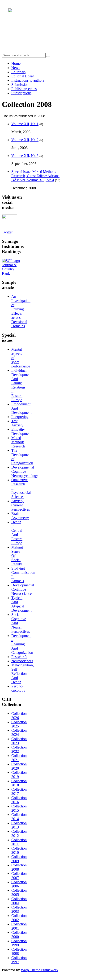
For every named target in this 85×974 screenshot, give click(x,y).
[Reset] (48, 56)
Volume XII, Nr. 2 (24, 140)
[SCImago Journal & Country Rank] (12, 273)
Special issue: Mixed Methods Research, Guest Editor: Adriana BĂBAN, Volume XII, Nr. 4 (35, 176)
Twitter (7, 232)
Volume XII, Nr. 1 (24, 124)
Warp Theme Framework (39, 970)
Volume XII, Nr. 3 (24, 156)
